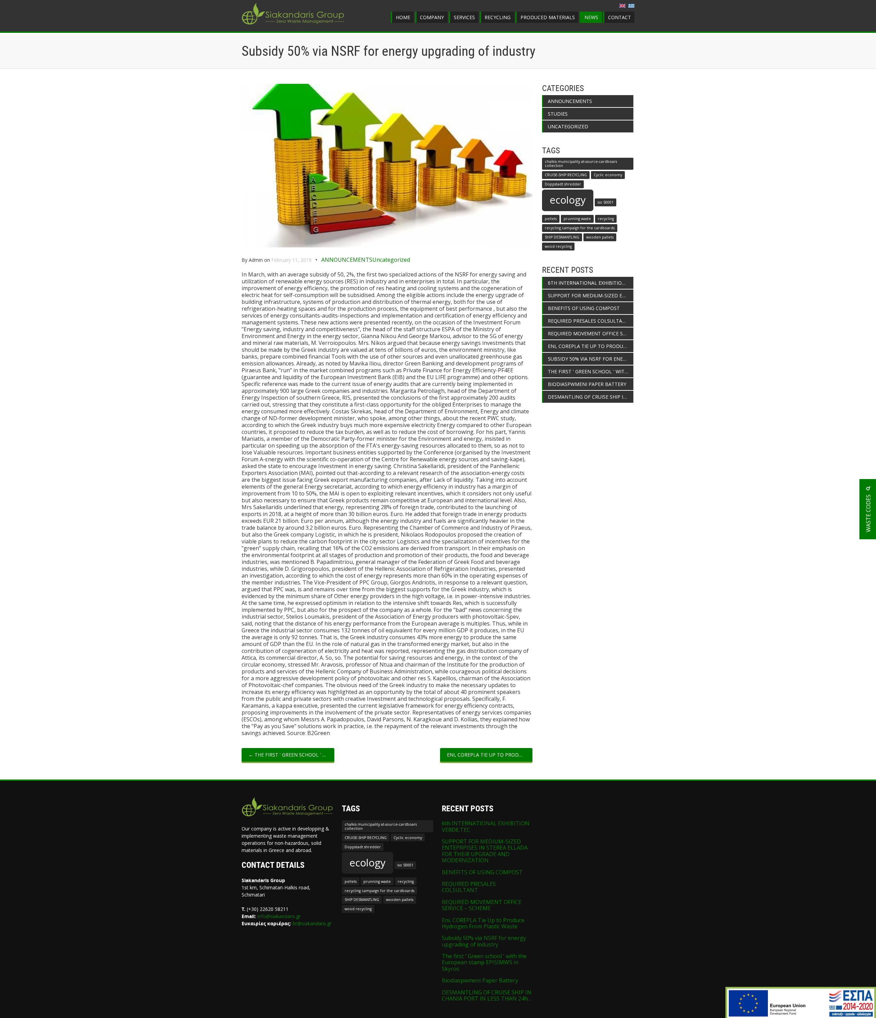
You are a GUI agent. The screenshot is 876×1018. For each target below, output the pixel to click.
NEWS (591, 17)
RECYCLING (498, 17)
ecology (568, 200)
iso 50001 (605, 202)
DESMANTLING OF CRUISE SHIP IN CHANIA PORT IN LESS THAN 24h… (590, 397)
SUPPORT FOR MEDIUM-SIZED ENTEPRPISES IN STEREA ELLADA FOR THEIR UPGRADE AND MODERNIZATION (590, 295)
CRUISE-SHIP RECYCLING (566, 174)
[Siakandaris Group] (293, 25)
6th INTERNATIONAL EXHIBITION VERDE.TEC (590, 283)
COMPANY (432, 17)
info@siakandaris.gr (278, 916)
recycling (606, 218)
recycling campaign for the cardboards (580, 227)
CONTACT (619, 17)
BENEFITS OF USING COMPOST (584, 308)
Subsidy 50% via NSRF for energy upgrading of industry (590, 359)
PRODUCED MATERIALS (547, 17)
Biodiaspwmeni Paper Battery (587, 384)
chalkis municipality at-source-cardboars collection (581, 163)
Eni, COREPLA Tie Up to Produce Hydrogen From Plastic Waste (590, 346)
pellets (551, 218)
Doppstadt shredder (563, 184)
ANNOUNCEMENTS (346, 259)
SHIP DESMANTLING (562, 237)
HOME (403, 17)
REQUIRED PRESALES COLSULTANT (588, 321)
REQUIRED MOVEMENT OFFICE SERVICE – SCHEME (590, 333)
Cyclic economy (608, 174)
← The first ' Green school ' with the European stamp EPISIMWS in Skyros (291, 754)
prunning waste (577, 218)
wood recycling (558, 246)
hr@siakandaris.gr (312, 923)
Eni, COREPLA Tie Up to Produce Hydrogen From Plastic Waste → (490, 754)
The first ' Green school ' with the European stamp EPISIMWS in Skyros (590, 371)
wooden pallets (600, 237)
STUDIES (558, 114)
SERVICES (464, 17)
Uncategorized (391, 259)
